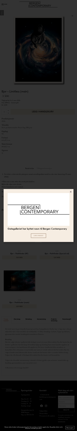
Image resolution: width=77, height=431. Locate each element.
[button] (70, 192)
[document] (38, 215)
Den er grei (69, 428)
